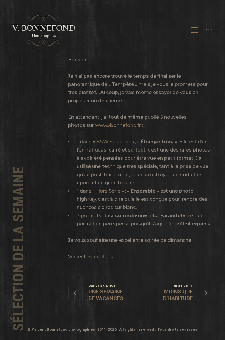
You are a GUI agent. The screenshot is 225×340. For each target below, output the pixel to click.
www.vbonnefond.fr (118, 125)
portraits (91, 215)
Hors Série (108, 191)
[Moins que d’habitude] (177, 293)
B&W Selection (114, 141)
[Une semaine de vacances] (104, 293)
